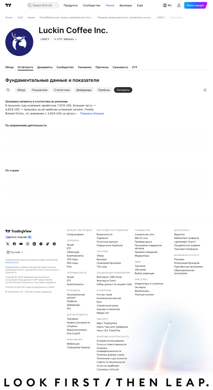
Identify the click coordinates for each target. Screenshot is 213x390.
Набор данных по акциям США (114, 284)
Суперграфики (75, 234)
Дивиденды (73, 304)
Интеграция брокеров (186, 262)
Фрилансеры (142, 290)
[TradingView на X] (7, 244)
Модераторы (142, 255)
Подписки (102, 238)
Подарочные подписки (110, 245)
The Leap (102, 266)
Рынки (110, 5)
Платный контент (144, 294)
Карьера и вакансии (108, 309)
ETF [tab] (134, 67)
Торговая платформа (186, 249)
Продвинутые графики (187, 245)
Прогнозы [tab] (102, 67)
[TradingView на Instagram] (27, 244)
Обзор (100, 255)
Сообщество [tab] (65, 67)
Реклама (179, 259)
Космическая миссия (109, 298)
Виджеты (179, 234)
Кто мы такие (104, 294)
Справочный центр (107, 305)
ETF (69, 248)
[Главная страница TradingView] (8, 5)
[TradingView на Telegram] (41, 244)
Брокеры (126, 5)
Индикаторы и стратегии (149, 283)
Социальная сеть (144, 234)
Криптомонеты (75, 255)
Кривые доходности (78, 322)
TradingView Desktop (78, 347)
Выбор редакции (144, 273)
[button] (80, 5)
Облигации (73, 252)
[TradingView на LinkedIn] (34, 244)
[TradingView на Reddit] (54, 244)
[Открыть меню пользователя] (179, 5)
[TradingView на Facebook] (14, 244)
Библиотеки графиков (186, 238)
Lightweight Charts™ (185, 241)
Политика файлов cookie (110, 354)
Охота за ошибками (108, 365)
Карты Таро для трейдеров (112, 326)
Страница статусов (108, 369)
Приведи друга (143, 241)
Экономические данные (76, 296)
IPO (69, 308)
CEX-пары (72, 259)
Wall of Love (141, 238)
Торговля (140, 265)
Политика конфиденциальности (109, 349)
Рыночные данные (107, 241)
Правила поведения (146, 252)
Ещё (140, 5)
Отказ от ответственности (111, 344)
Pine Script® (73, 333)
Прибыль (72, 301)
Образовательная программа (184, 272)
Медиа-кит (103, 312)
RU (170, 5)
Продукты (71, 5)
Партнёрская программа (188, 266)
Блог (99, 301)
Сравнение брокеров (109, 262)
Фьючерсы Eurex (106, 280)
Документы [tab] (45, 67)
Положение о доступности (112, 358)
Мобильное (73, 343)
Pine (69, 266)
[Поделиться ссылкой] (205, 90)
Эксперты (140, 287)
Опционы (72, 326)
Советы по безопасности (111, 362)
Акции (70, 244)
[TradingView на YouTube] (21, 244)
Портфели (72, 318)
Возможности (104, 234)
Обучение (140, 269)
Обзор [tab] (9, 67)
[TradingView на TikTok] (47, 244)
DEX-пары (72, 262)
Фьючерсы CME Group (109, 276)
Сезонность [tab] (120, 67)
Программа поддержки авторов (148, 247)
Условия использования (110, 340)
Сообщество (92, 5)
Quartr (51, 287)
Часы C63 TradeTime (108, 330)
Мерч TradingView (107, 323)
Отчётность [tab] (25, 67)
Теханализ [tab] (85, 67)
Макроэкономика (77, 329)
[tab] (21, 90)
